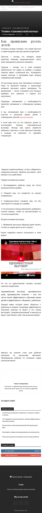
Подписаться (35, 455)
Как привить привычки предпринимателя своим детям (20, 432)
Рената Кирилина (9, 34)
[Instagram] (15, 503)
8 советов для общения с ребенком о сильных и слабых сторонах (21, 414)
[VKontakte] (21, 503)
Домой (3, 7)
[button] (39, 2)
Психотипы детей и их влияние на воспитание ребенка (20, 437)
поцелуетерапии (26, 117)
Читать (37, 451)
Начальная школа (13, 7)
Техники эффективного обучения (21, 28)
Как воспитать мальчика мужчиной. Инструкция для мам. (20, 426)
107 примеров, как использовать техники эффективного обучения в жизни (21, 420)
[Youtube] (26, 503)
